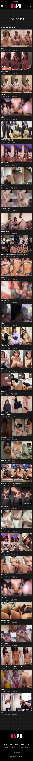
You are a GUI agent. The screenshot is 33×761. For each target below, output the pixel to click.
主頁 (5, 744)
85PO (15, 756)
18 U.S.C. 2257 (23, 748)
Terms (7, 748)
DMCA (14, 748)
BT (2, 1)
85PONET (16, 1)
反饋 (22, 744)
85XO (9, 1)
